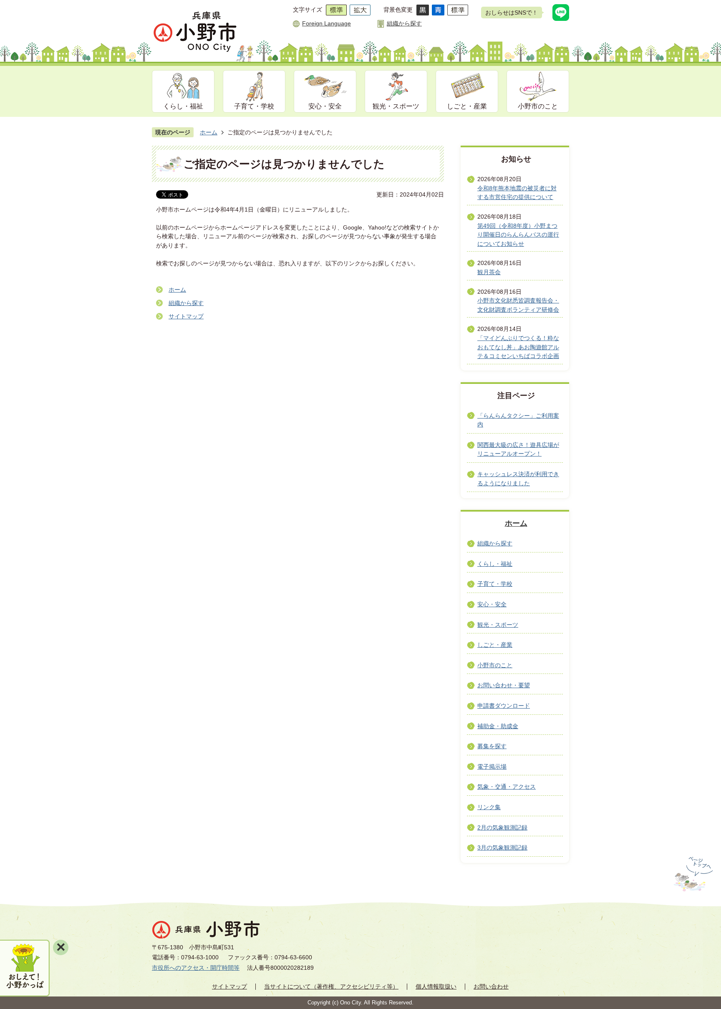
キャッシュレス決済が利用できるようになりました (518, 479)
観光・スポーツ (396, 106)
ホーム (208, 132)
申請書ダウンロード (503, 705)
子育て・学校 (254, 106)
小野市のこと (538, 106)
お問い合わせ (491, 986)
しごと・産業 (467, 106)
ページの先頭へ (692, 874)
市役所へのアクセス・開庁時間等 (195, 967)
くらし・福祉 (183, 106)
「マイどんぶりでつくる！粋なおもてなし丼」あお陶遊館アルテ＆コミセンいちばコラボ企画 (518, 347)
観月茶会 (489, 272)
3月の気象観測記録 (502, 847)
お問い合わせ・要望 (503, 685)
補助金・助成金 (497, 726)
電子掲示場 (492, 766)
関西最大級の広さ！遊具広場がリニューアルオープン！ (518, 449)
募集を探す (492, 746)
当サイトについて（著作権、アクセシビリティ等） (331, 986)
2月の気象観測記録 (502, 827)
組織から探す (404, 23)
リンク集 (489, 807)
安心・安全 (325, 106)
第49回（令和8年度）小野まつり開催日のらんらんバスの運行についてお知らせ (518, 234)
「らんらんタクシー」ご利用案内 (518, 420)
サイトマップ (186, 316)
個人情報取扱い (436, 986)
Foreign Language (326, 23)
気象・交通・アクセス (506, 786)
